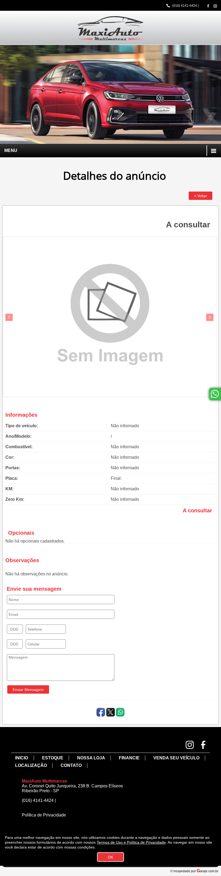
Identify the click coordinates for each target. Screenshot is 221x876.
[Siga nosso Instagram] (215, 6)
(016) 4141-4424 (184, 6)
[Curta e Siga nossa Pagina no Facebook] (208, 6)
